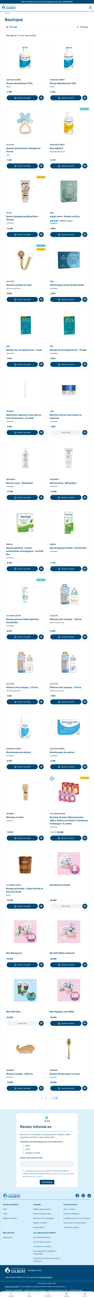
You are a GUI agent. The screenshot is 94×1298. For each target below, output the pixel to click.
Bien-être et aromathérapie (43, 1218)
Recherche (48, 1296)
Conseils (37, 1204)
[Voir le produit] (25, 58)
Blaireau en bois (15, 817)
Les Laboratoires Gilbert (44, 1232)
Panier (85, 1296)
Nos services (8, 1232)
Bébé (5, 1209)
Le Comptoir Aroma (13, 615)
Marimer (9, 544)
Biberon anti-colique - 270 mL (22, 687)
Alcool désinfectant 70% (19, 83)
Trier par (84, 27)
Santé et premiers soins (42, 1214)
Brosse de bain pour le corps (65, 1073)
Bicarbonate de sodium (18, 752)
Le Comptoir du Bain (57, 813)
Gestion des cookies (71, 1227)
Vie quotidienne (39, 1227)
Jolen (8, 346)
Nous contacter (69, 1209)
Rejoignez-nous (34, 1270)
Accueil (11, 1296)
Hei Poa (9, 212)
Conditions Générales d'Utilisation (35, 1290)
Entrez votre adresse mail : (31, 1158)
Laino (52, 212)
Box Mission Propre (60, 884)
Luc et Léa (10, 144)
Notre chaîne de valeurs (42, 1242)
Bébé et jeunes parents (42, 1209)
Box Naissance (14, 953)
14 (52, 1098)
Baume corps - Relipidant (19, 483)
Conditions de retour (76, 1290)
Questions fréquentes (72, 1214)
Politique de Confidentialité (13, 1290)
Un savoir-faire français (41, 1237)
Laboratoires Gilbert (13, 79)
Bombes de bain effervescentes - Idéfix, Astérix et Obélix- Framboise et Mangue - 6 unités (69, 820)
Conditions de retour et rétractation (77, 1218)
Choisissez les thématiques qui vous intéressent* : (42, 1142)
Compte (66, 1296)
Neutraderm (10, 479)
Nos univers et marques (42, 1246)
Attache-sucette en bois (19, 285)
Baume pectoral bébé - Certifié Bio (68, 547)
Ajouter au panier (24, 98)
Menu (29, 1296)
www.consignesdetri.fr (12, 1287)
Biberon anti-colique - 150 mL (66, 619)
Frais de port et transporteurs (75, 1223)
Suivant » (56, 1098)
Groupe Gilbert (45, 1277)
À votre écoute (70, 1204)
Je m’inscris (47, 1182)
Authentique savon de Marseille (67, 285)
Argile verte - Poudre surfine (65, 216)
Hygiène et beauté (10, 1218)
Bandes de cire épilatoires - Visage (68, 349)
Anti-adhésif (56, 148)
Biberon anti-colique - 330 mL (66, 687)
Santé (5, 1214)
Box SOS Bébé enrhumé (62, 953)
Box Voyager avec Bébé (62, 1011)
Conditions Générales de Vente (57, 1290)
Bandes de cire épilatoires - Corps (24, 349)
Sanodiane (10, 411)
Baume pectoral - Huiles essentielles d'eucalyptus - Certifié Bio (24, 551)
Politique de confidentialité (60, 1173)
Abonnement (8, 1237)
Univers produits (10, 1204)
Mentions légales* (35, 1176)
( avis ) (69, 221)
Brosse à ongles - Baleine (19, 1073)
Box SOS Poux (13, 1011)
